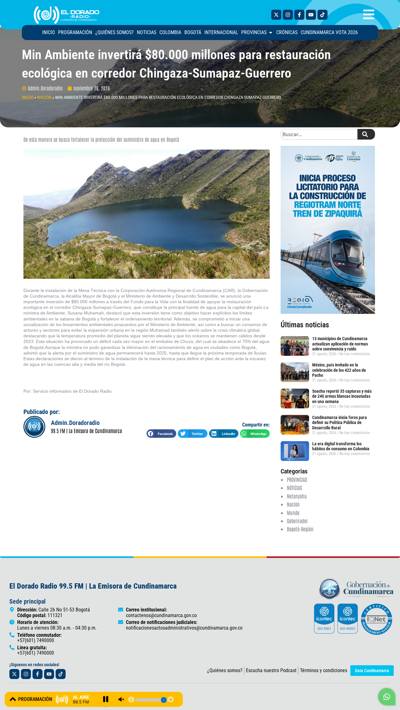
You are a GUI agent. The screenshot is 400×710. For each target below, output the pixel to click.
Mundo (293, 512)
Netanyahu (297, 496)
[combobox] (319, 134)
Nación (293, 504)
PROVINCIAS (297, 479)
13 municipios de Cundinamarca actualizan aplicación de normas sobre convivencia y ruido (340, 344)
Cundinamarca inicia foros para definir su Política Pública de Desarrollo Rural (339, 423)
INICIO (27, 97)
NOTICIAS (294, 487)
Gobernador (297, 521)
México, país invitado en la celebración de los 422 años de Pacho (339, 370)
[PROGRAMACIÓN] (13, 699)
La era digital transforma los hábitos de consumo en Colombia (340, 446)
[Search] (366, 134)
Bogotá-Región (300, 529)
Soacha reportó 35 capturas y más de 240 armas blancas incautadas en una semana (342, 396)
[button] (161, 433)
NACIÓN (44, 97)
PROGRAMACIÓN (35, 699)
